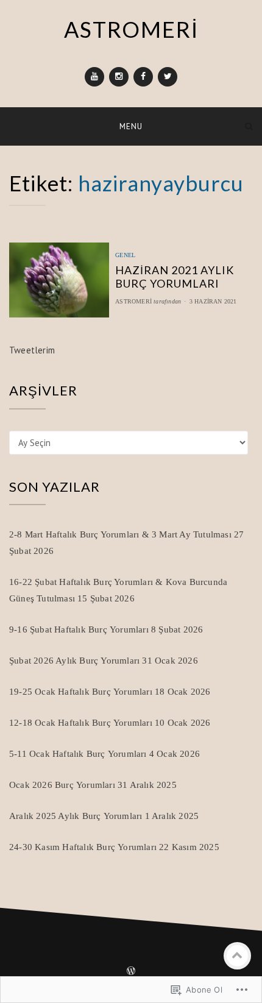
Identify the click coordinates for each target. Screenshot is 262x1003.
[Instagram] (119, 77)
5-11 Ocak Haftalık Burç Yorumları (78, 754)
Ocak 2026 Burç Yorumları (62, 785)
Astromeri (133, 301)
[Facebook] (143, 77)
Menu (131, 126)
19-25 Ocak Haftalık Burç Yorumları (80, 691)
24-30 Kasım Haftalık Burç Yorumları (83, 847)
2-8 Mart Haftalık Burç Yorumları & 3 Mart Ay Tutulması (120, 534)
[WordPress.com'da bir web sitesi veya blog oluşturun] (131, 972)
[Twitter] (167, 77)
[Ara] (249, 125)
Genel (125, 255)
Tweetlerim (32, 350)
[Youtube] (94, 77)
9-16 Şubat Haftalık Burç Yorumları (79, 629)
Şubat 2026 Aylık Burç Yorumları (74, 660)
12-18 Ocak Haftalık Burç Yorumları (80, 723)
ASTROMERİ (131, 29)
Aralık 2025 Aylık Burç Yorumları (75, 816)
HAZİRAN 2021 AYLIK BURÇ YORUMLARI (174, 276)
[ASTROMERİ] (13, 125)
